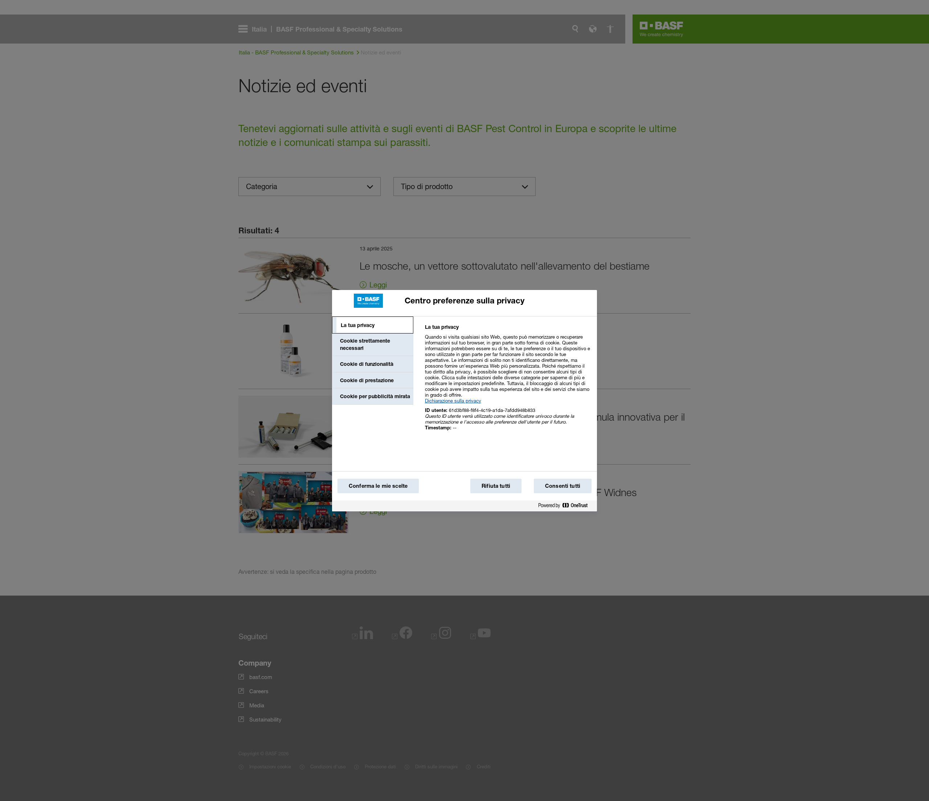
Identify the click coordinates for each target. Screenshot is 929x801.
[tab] (373, 325)
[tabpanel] (507, 381)
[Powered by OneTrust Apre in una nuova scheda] (565, 506)
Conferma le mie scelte (378, 486)
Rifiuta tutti (496, 486)
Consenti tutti (562, 486)
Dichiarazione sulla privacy (453, 401)
